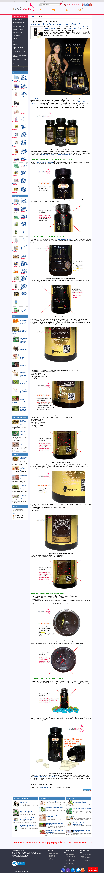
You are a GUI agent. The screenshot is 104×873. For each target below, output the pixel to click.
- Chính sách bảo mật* (69, 867)
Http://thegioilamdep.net (44, 787)
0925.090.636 (93, 870)
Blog (14, 316)
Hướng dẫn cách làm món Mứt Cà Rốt (23, 477)
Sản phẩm (26, 1)
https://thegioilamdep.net (21, 858)
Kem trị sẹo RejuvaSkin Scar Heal (19, 23)
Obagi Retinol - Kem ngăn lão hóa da (19, 68)
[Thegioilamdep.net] (23, 13)
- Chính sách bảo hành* (69, 863)
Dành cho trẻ (15, 44)
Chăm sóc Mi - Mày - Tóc (18, 26)
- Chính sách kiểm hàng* (69, 862)
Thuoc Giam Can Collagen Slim (43, 162)
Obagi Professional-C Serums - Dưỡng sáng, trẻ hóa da (19, 64)
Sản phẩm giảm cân (17, 19)
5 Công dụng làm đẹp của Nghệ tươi (54, 801)
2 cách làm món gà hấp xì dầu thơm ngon (23, 459)
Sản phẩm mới (16, 72)
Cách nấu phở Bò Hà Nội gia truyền (23, 497)
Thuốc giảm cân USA (45, 1)
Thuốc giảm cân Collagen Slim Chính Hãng (60, 149)
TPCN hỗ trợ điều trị (17, 41)
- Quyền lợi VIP (83, 859)
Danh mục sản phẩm (19, 16)
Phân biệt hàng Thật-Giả (54, 853)
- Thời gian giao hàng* (69, 859)
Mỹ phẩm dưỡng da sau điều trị (19, 52)
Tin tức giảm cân (52, 855)
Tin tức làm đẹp (52, 856)
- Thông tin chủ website (85, 862)
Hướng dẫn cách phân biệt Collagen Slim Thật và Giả (55, 24)
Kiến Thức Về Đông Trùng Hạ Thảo (20, 418)
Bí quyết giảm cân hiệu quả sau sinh (81, 816)
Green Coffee (89, 1)
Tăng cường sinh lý (17, 35)
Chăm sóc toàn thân (17, 32)
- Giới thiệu (82, 863)
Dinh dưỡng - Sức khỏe (18, 29)
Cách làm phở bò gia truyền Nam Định (23, 487)
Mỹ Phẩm (15, 38)
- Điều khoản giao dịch (85, 857)
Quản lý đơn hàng (66, 1)
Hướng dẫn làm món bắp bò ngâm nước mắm (23, 469)
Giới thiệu (20, 1)
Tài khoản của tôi (75, 1)
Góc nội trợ (15, 454)
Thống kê (15, 506)
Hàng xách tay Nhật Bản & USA (18, 48)
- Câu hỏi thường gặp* (85, 860)
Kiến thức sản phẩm (35, 1)
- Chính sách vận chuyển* (69, 860)
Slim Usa (83, 1)
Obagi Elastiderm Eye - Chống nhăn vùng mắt (19, 60)
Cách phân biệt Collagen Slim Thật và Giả (45, 776)
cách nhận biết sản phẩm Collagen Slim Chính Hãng (56, 154)
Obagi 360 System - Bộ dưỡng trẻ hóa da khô (19, 56)
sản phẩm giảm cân (75, 28)
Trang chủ (14, 1)
